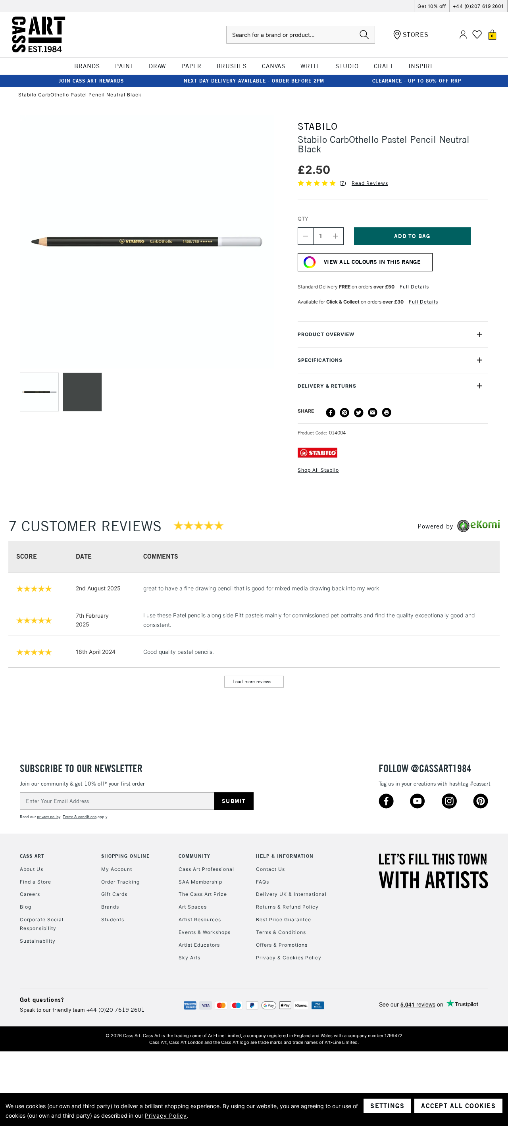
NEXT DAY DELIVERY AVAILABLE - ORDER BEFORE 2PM (254, 80)
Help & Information (285, 856)
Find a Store (35, 882)
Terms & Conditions (281, 932)
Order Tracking (120, 882)
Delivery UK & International (291, 894)
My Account (116, 869)
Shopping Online (125, 856)
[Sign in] (463, 35)
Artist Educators (199, 945)
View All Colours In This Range (372, 261)
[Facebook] (330, 412)
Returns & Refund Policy (287, 907)
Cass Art (32, 856)
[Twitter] (359, 412)
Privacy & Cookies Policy (288, 958)
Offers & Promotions (282, 945)
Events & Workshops (205, 932)
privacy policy (48, 816)
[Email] (372, 412)
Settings (387, 1106)
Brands (110, 907)
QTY (303, 218)
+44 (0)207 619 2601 (478, 6)
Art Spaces (193, 907)
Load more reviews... (254, 681)
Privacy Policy (166, 1115)
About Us (31, 869)
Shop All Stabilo (318, 470)
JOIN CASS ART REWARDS (91, 80)
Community (194, 856)
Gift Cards (114, 894)
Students (112, 919)
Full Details (414, 286)
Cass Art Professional (206, 869)
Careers (30, 894)
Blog (25, 907)
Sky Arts (189, 958)
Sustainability (38, 941)
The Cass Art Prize (203, 894)
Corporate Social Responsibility (42, 924)
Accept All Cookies (458, 1106)
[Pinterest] (344, 412)
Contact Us (270, 869)
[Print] (386, 412)
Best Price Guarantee (283, 919)
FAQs (262, 882)
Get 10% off (432, 6)
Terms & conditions (79, 816)
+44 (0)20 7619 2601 (116, 1009)
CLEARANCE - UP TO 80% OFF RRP (416, 80)
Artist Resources (200, 919)
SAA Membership (200, 882)
